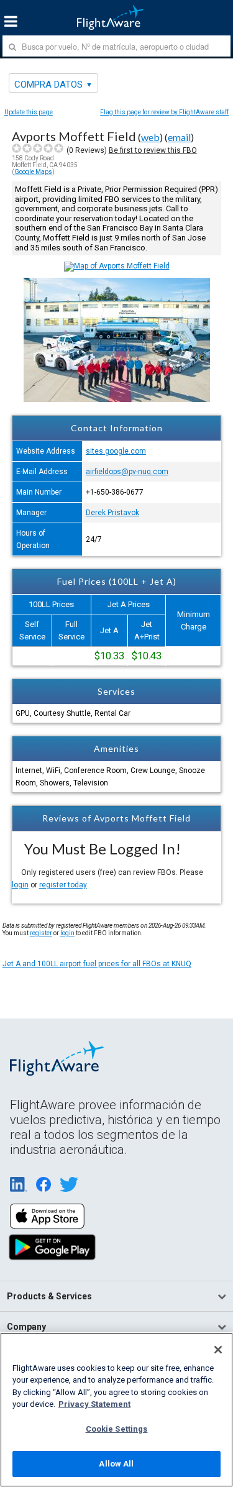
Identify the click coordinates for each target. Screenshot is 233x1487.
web (150, 137)
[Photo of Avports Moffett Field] (117, 399)
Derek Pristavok (112, 512)
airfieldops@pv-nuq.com (127, 471)
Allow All (116, 1463)
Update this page (28, 112)
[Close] (218, 1349)
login (20, 885)
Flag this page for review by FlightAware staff (164, 112)
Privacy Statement (94, 1404)
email (179, 137)
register (41, 933)
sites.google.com (116, 451)
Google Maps (33, 171)
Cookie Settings (117, 1429)
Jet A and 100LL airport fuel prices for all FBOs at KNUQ (96, 963)
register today (63, 885)
